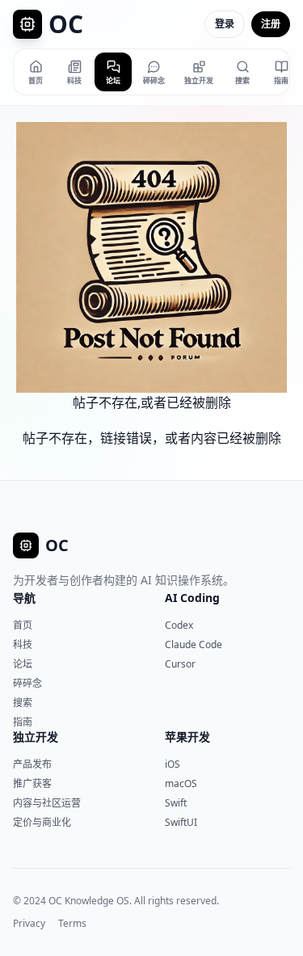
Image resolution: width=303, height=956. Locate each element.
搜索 (22, 703)
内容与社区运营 (47, 803)
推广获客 (32, 783)
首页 (22, 625)
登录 (224, 24)
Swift (176, 803)
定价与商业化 (42, 822)
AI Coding (192, 597)
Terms (72, 923)
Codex (179, 625)
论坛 (22, 664)
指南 (22, 722)
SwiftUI (181, 822)
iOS (172, 764)
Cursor (180, 664)
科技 (22, 644)
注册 (270, 24)
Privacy (29, 923)
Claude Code (193, 644)
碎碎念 (27, 683)
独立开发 (35, 736)
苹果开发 (187, 736)
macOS (181, 783)
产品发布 (32, 764)
